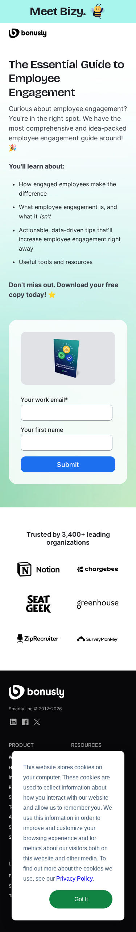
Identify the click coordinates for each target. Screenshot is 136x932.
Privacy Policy (74, 879)
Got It (81, 899)
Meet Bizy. (58, 11)
